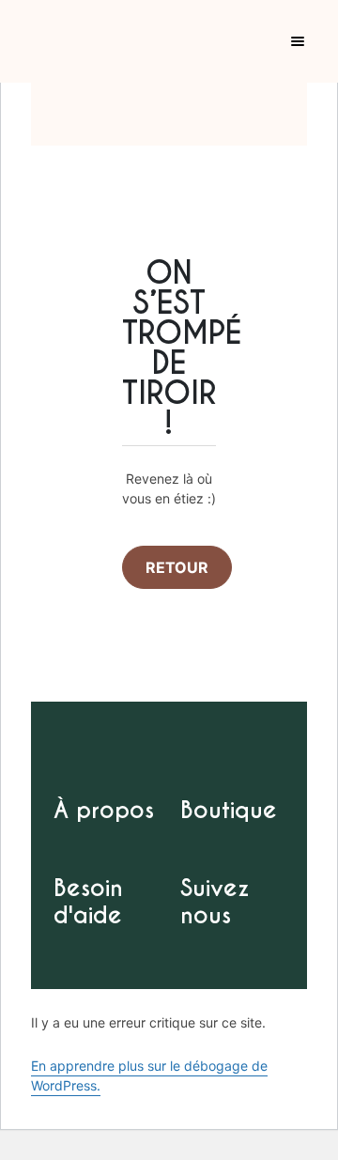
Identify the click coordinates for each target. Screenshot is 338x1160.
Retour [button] (177, 567)
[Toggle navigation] (309, 41)
